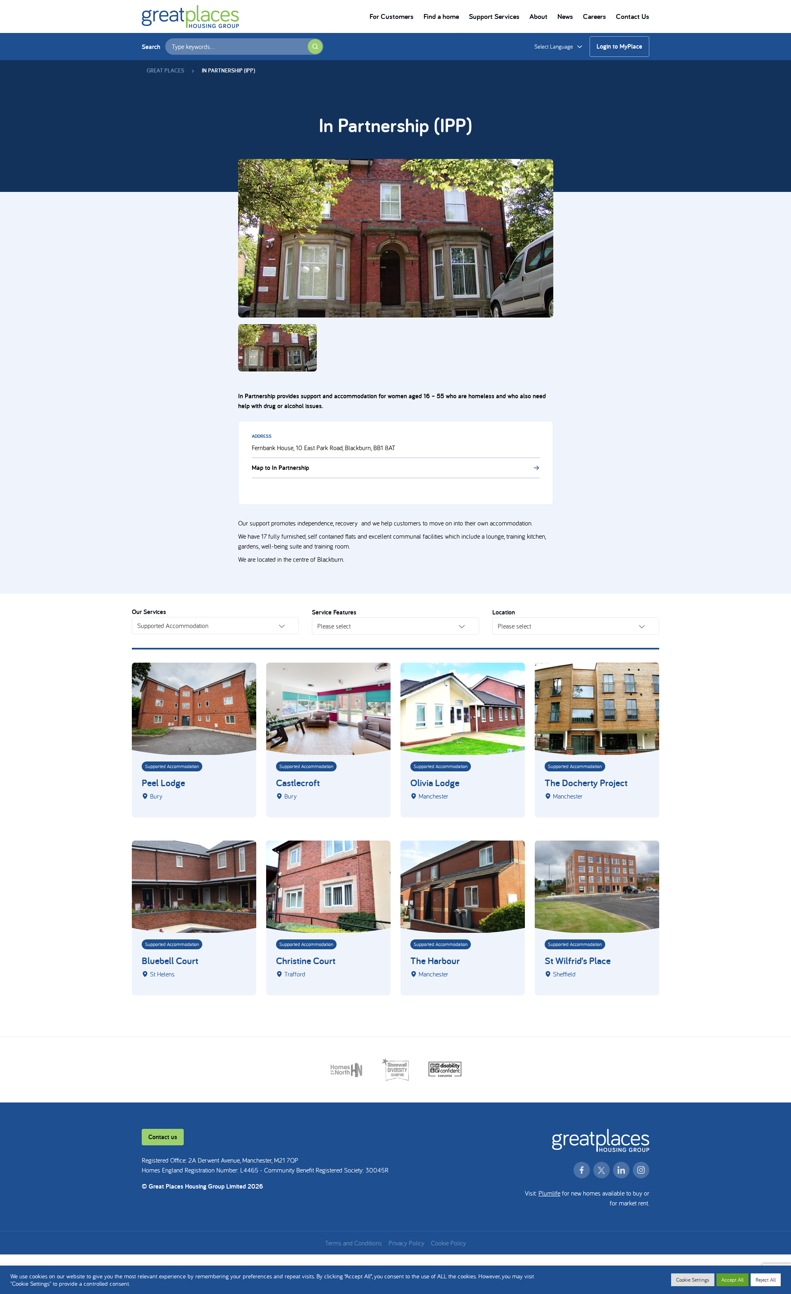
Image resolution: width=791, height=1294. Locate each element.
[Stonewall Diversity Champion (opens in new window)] (395, 1069)
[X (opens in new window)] (601, 1170)
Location (503, 612)
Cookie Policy (448, 1243)
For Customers (392, 16)
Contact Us (632, 16)
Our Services (149, 611)
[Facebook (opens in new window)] (581, 1170)
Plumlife (549, 1193)
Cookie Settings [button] (692, 1279)
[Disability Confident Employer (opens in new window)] (444, 1070)
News (565, 16)
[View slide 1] (395, 238)
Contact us (162, 1137)
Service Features (334, 612)
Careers (594, 16)
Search (151, 46)
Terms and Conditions (353, 1243)
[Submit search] (315, 46)
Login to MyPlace (619, 46)
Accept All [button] (732, 1279)
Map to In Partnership (280, 467)
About (538, 16)
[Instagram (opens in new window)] (641, 1170)
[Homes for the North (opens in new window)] (346, 1070)
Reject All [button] (766, 1279)
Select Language (553, 46)
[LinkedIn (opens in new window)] (621, 1170)
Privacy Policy (406, 1243)
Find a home (441, 16)
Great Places (165, 70)
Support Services (494, 16)
